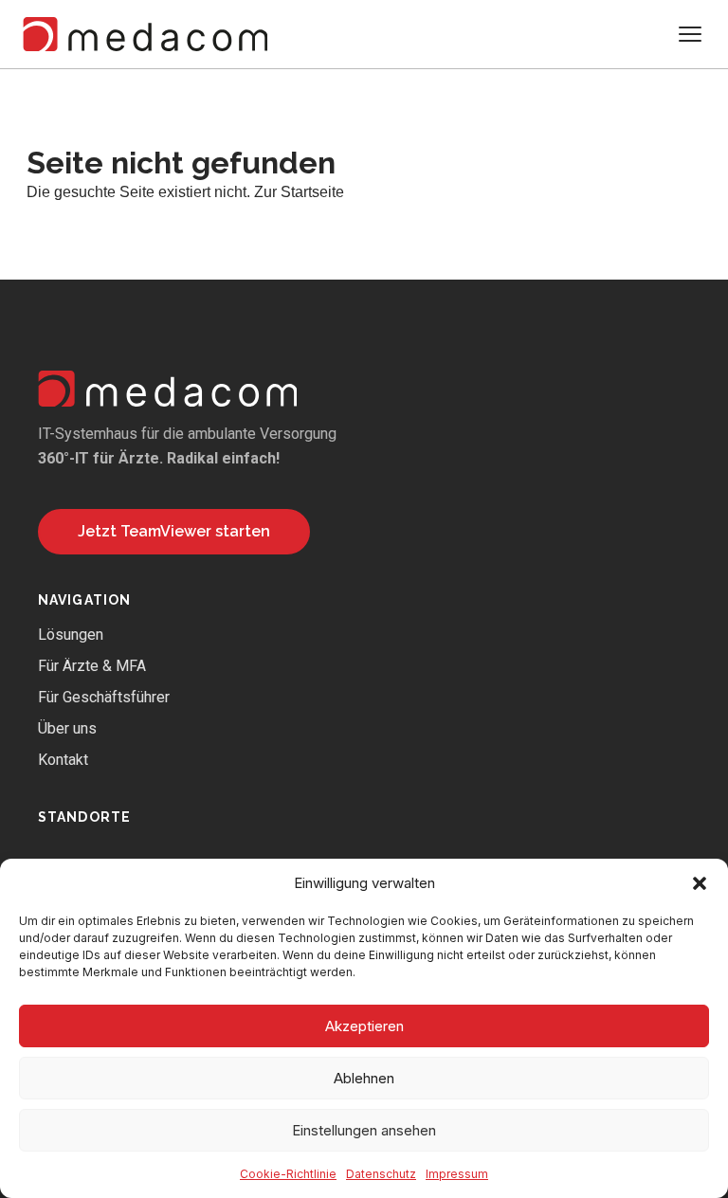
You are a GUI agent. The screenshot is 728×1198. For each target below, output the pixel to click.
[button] (699, 883)
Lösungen (70, 635)
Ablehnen (364, 1078)
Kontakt (63, 760)
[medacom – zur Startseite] (145, 34)
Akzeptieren (364, 1026)
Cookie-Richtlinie (288, 1174)
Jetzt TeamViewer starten (174, 531)
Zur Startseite (299, 192)
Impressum (457, 1174)
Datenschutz (381, 1174)
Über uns (67, 728)
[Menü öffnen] (690, 34)
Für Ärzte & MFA (92, 666)
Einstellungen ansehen (364, 1130)
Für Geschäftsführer (104, 697)
